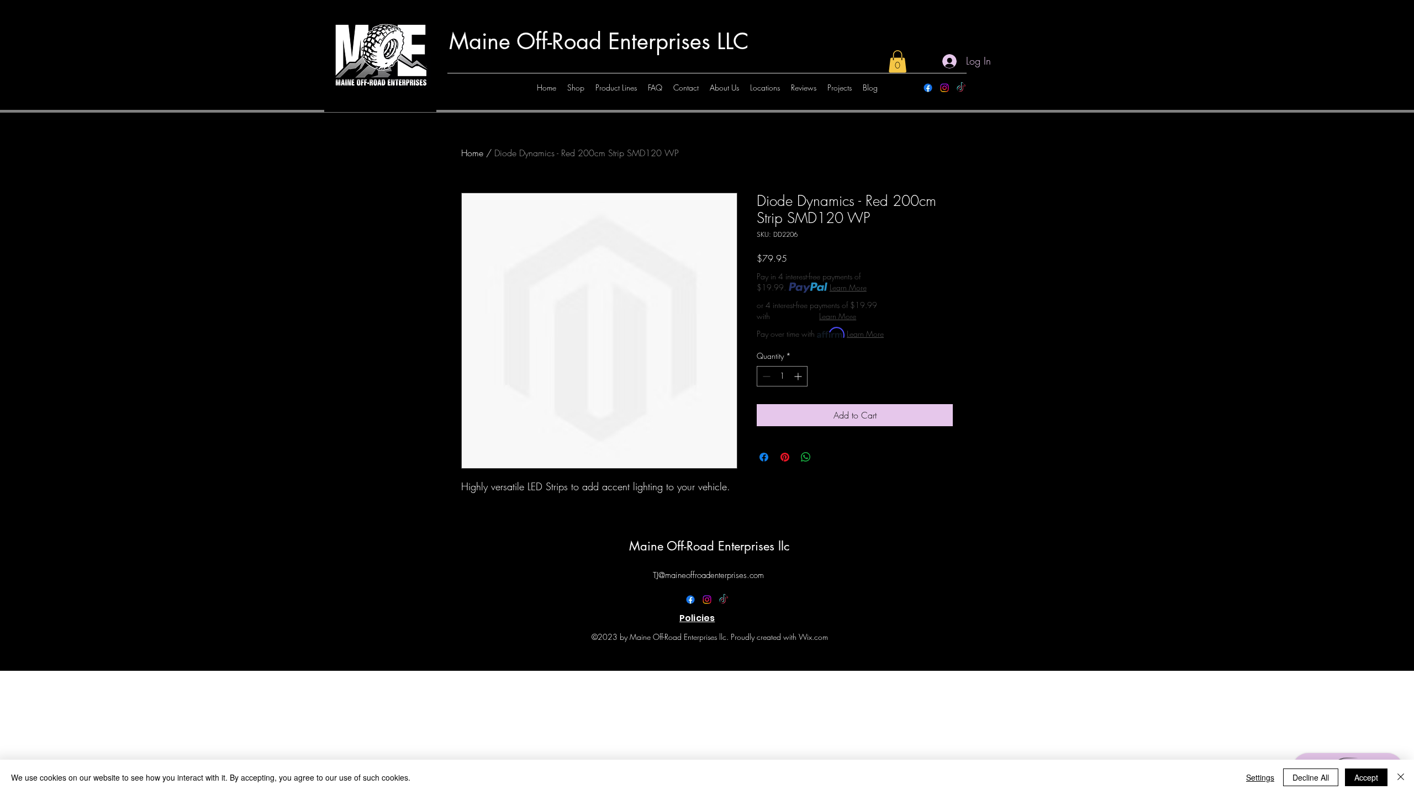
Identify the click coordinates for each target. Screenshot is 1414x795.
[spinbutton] (782, 376)
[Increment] (799, 376)
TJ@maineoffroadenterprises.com (708, 575)
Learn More (848, 287)
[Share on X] (826, 457)
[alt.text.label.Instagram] (944, 87)
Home (472, 153)
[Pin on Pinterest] (785, 457)
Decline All (1310, 777)
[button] (897, 61)
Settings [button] (1260, 777)
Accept (1366, 777)
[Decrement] (765, 376)
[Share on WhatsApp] (805, 457)
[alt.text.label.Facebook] (927, 87)
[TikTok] (961, 87)
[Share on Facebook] (764, 457)
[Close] (1400, 777)
